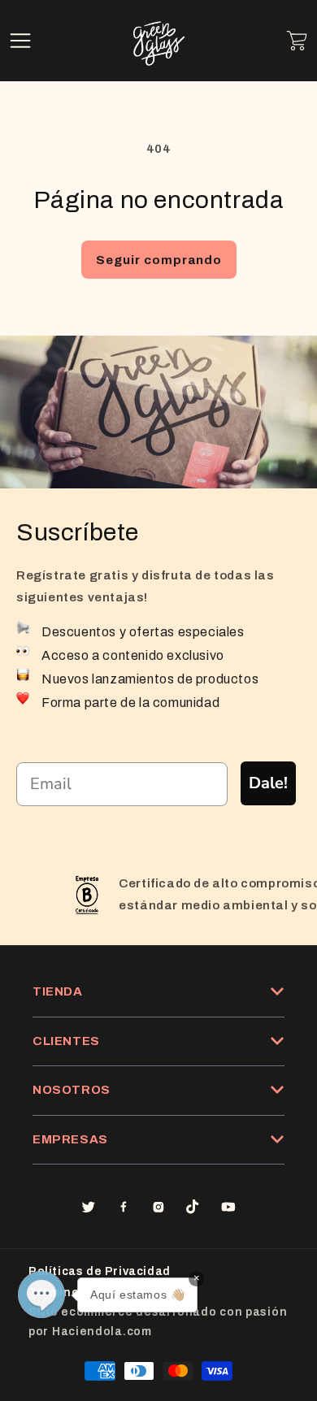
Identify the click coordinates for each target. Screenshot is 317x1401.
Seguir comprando (159, 260)
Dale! (268, 783)
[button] (20, 40)
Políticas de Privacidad (99, 1271)
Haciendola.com (102, 1331)
